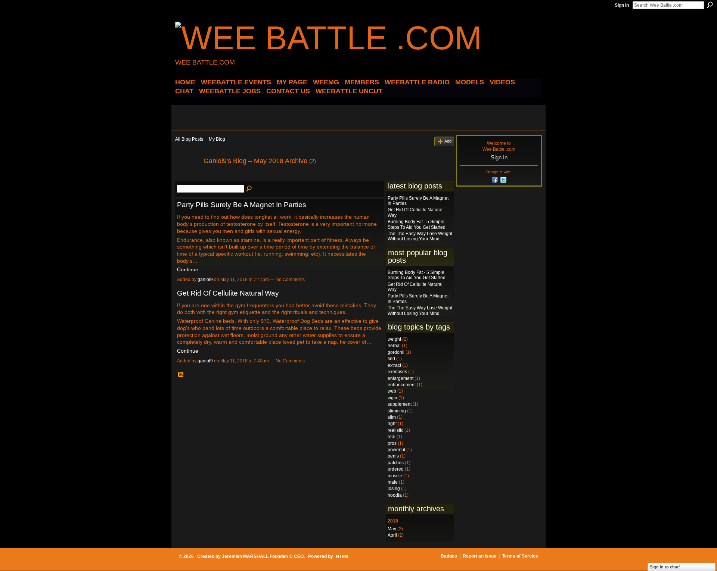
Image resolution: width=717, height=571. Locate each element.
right (392, 423)
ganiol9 (205, 279)
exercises (397, 371)
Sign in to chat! (665, 567)
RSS (181, 374)
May (392, 528)
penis (393, 456)
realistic (395, 430)
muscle (395, 475)
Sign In (622, 5)
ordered (396, 469)
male (393, 482)
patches (396, 462)
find (391, 358)
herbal (394, 345)
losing (394, 488)
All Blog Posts (189, 139)
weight (394, 339)
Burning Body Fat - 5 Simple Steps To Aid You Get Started (417, 224)
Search (710, 4)
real (391, 436)
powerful (396, 449)
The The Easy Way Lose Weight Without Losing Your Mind (420, 236)
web (392, 391)
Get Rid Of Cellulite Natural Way (228, 293)
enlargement (400, 378)
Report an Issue (479, 556)
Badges (449, 556)
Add (447, 141)
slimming (397, 411)
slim (392, 417)
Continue (187, 269)
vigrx (392, 397)
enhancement (402, 384)
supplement (400, 404)
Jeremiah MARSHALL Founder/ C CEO (263, 556)
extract (394, 365)
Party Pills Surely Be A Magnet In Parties (241, 205)
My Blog (217, 139)
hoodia (395, 495)
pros (392, 443)
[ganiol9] (187, 177)
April (392, 535)
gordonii (396, 352)
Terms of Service (520, 556)
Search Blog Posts (249, 188)
